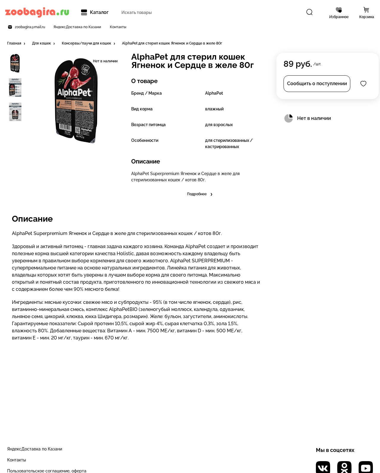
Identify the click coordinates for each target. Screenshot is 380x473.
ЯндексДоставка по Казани (77, 27)
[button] (16, 43)
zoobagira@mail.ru (30, 27)
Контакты (118, 27)
